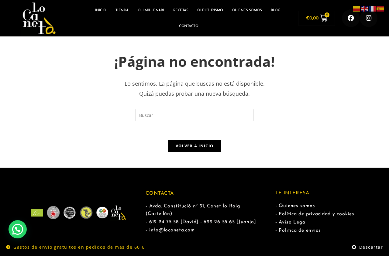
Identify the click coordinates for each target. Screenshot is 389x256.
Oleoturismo (210, 10)
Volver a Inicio (195, 145)
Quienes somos (247, 10)
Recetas (180, 10)
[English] (365, 8)
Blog (275, 10)
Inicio (100, 10)
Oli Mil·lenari (151, 10)
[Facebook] (351, 18)
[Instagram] (369, 18)
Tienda (122, 10)
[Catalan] (357, 8)
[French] (373, 8)
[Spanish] (380, 8)
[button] (18, 229)
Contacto (188, 26)
